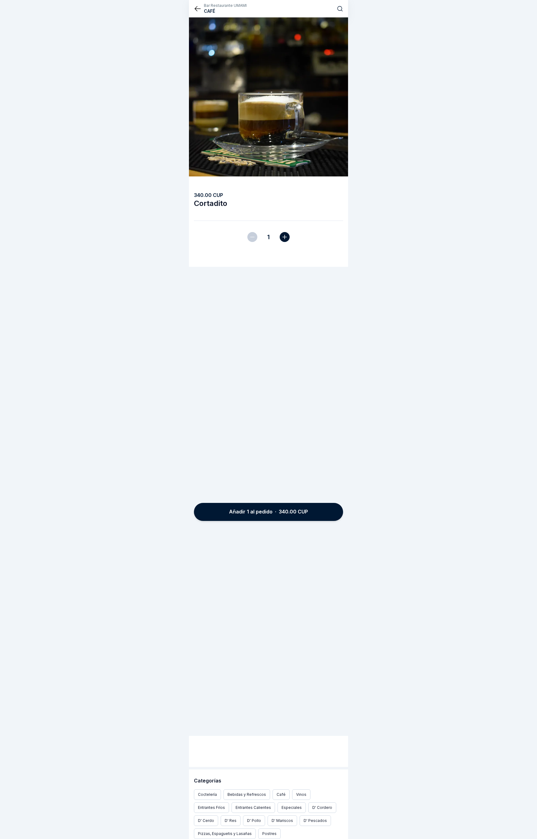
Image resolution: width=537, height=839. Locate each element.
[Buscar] (340, 9)
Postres (269, 833)
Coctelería (207, 794)
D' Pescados (315, 820)
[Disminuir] (252, 237)
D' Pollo (254, 820)
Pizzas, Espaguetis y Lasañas (225, 833)
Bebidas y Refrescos (246, 794)
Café (281, 794)
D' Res (230, 820)
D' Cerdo (206, 820)
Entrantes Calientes (253, 807)
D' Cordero (322, 807)
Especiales (292, 807)
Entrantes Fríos (211, 807)
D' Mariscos (282, 820)
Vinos (301, 794)
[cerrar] (197, 8)
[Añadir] (285, 237)
